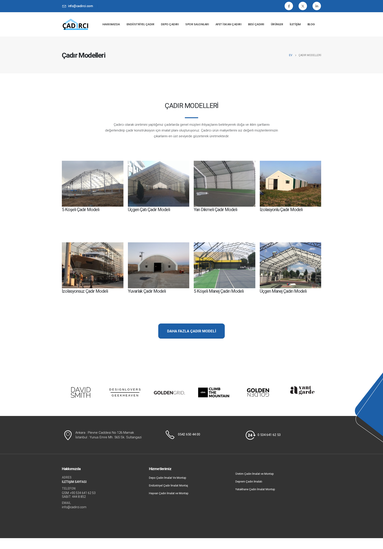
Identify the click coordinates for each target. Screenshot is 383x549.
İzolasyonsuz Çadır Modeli (85, 291)
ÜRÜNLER (277, 24)
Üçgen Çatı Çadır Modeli (149, 209)
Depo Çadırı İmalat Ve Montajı (167, 477)
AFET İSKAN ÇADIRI (228, 24)
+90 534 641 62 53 (83, 493)
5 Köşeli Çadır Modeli (80, 209)
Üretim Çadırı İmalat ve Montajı (254, 473)
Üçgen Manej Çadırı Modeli (283, 291)
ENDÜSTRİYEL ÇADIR (140, 24)
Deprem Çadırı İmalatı (248, 481)
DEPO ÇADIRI (170, 24)
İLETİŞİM (295, 24)
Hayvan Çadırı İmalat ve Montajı (168, 493)
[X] (303, 6)
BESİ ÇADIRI (256, 24)
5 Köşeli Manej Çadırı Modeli (219, 291)
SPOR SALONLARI (197, 24)
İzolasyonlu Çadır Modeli (281, 209)
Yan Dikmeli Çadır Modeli (215, 209)
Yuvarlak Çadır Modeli (147, 291)
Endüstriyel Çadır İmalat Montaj (168, 485)
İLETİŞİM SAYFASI (74, 482)
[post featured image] (92, 184)
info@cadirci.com (74, 507)
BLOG (311, 24)
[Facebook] (289, 6)
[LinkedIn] (317, 6)
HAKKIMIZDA (111, 24)
